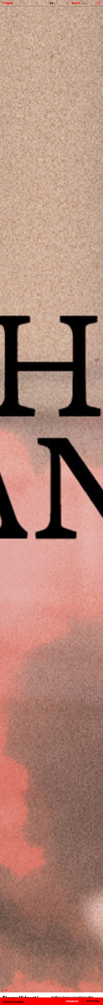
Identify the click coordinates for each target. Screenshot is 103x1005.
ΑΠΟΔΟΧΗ (72, 1001)
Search (75, 3)
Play (6, 990)
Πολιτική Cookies (13, 1001)
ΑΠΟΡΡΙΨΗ (92, 1001)
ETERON (8, 3)
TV (51, 3)
